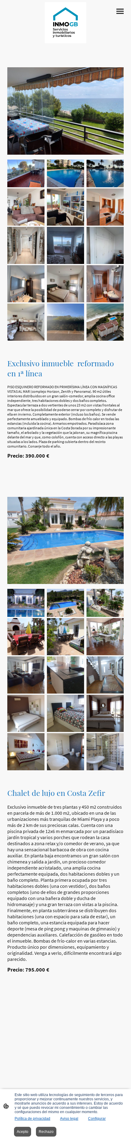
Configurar (97, 1118)
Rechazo (46, 1132)
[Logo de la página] (65, 22)
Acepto (22, 1132)
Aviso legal (69, 1118)
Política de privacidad (32, 1118)
